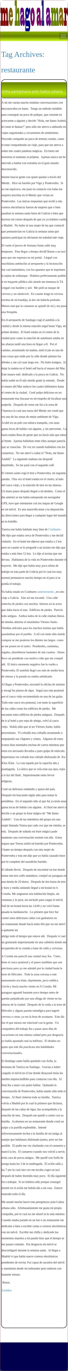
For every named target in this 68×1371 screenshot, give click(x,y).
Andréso (7, 1290)
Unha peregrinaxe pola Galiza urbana (32, 91)
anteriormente (45, 591)
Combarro (54, 529)
